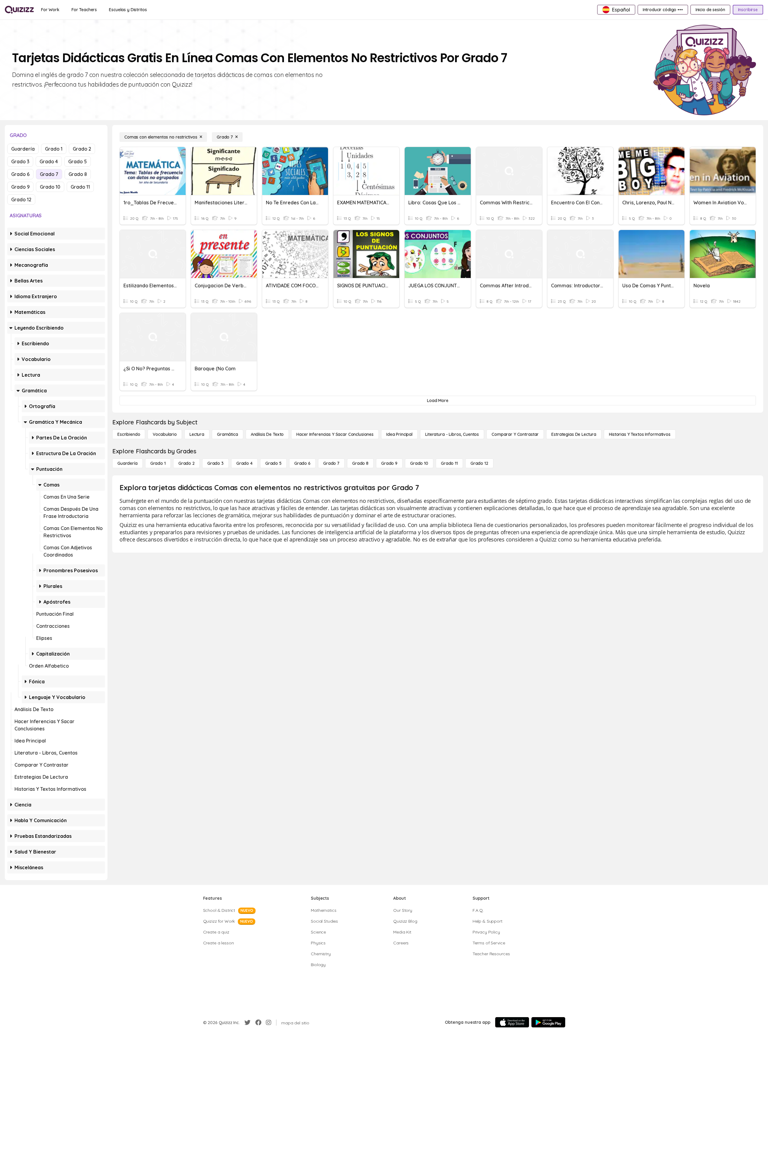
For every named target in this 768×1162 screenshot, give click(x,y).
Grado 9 (20, 187)
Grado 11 (80, 187)
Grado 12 (21, 199)
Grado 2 (82, 149)
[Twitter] (247, 1022)
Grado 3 (20, 161)
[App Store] (512, 1022)
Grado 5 (77, 161)
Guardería (23, 149)
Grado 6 (20, 174)
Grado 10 (50, 187)
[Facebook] (258, 1022)
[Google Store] (548, 1022)
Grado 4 (49, 161)
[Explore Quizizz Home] (19, 10)
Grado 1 (53, 149)
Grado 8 (78, 174)
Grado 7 (49, 174)
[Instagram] (268, 1022)
